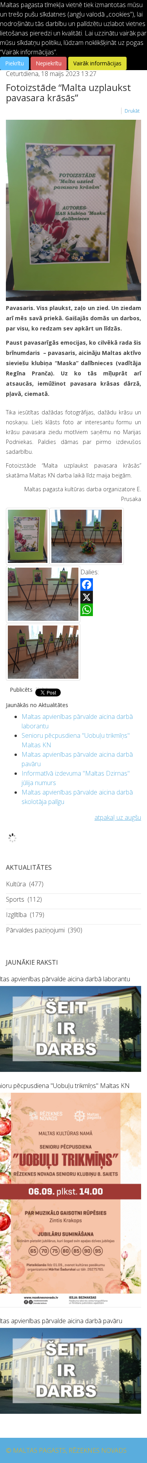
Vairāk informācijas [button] (97, 63)
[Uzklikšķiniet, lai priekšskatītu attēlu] (73, 210)
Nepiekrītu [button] (49, 63)
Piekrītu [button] (14, 63)
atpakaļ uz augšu (117, 817)
